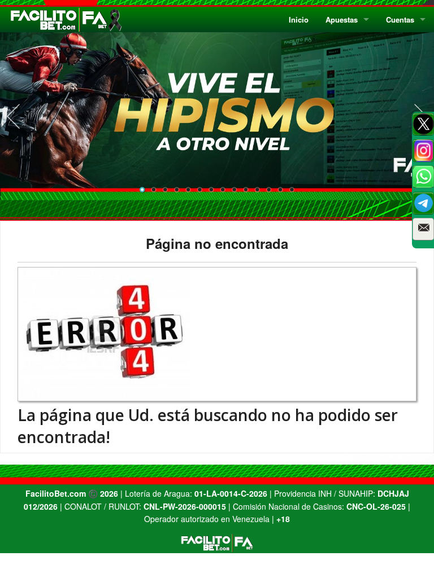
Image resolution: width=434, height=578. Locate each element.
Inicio (299, 19)
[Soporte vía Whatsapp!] (423, 176)
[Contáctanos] (423, 229)
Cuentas (400, 19)
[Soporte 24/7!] (423, 203)
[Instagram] (423, 150)
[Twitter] (423, 124)
